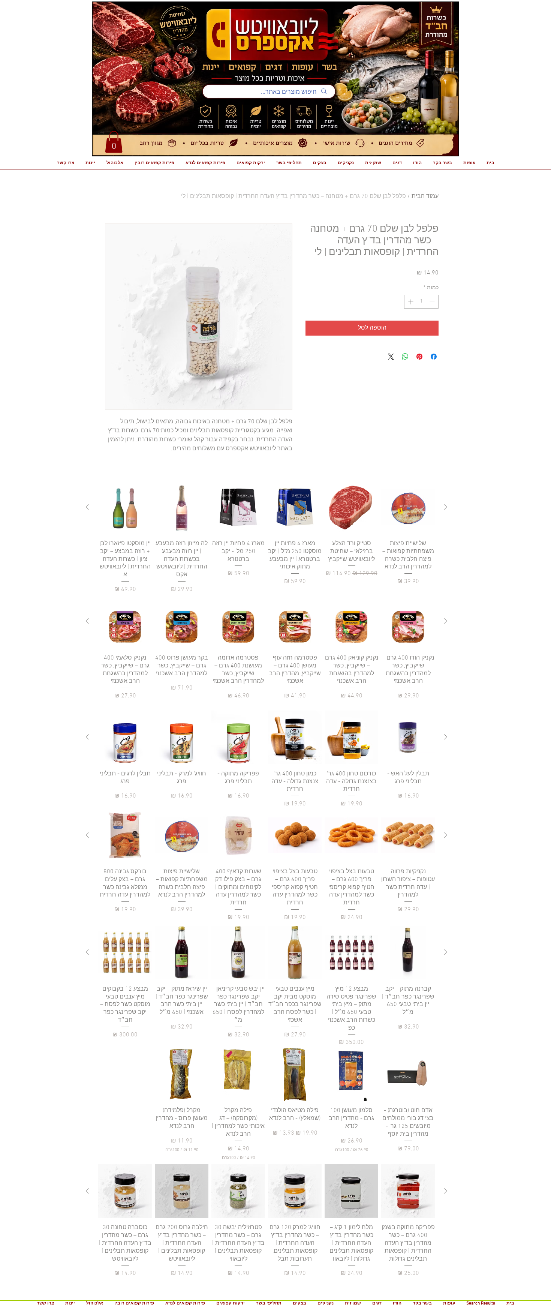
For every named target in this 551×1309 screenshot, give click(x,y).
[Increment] (410, 301)
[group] (266, 537)
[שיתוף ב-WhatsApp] (405, 356)
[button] (114, 142)
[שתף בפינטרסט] (419, 356)
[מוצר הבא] (87, 506)
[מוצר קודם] (445, 506)
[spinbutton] (421, 301)
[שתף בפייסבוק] (433, 356)
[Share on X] (390, 356)
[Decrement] (432, 301)
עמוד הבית (425, 196)
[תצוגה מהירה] (408, 507)
